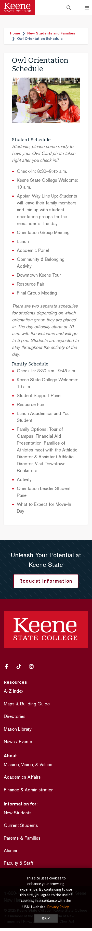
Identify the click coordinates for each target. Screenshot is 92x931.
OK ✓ (46, 918)
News (9, 741)
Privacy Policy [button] (58, 906)
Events (25, 741)
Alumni (10, 850)
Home (15, 33)
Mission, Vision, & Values (28, 764)
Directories (14, 716)
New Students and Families (51, 33)
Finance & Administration (29, 789)
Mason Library (18, 729)
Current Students (21, 825)
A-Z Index (13, 691)
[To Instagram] (33, 667)
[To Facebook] (9, 667)
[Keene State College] (17, 7)
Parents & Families (22, 838)
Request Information (45, 581)
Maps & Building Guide (27, 703)
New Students (18, 812)
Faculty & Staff (18, 863)
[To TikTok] (20, 667)
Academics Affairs (22, 777)
